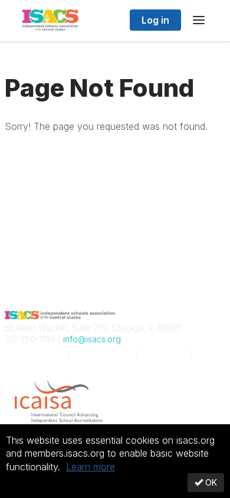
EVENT (103, 355)
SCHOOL (34, 355)
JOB (164, 355)
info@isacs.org (92, 339)
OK (210, 482)
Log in (155, 20)
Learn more (90, 467)
